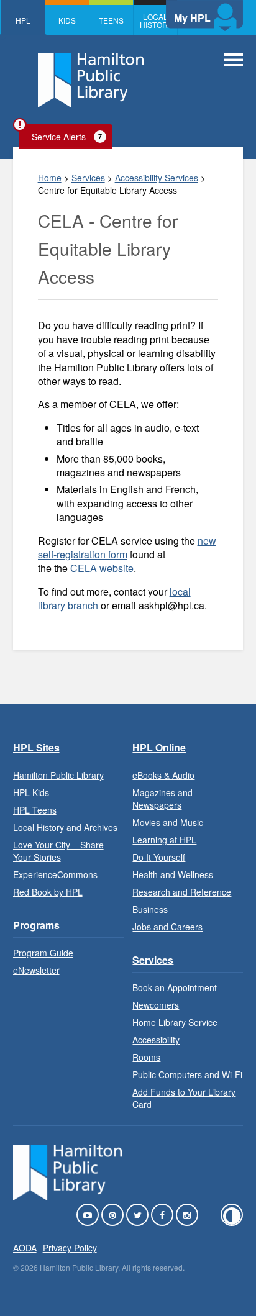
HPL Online (159, 747)
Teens (111, 20)
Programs (36, 925)
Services (88, 177)
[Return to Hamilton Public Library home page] (91, 82)
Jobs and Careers (167, 926)
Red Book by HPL (48, 892)
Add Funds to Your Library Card (183, 1098)
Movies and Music (167, 822)
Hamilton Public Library (58, 775)
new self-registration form (127, 547)
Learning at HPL (164, 839)
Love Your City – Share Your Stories (58, 850)
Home (50, 177)
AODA (25, 1247)
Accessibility (156, 1039)
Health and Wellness (172, 874)
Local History (156, 20)
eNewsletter (36, 970)
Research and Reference (181, 892)
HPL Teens (35, 810)
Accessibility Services (156, 177)
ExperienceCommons (55, 874)
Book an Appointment (174, 987)
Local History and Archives (65, 827)
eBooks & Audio (163, 775)
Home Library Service (174, 1022)
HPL (23, 20)
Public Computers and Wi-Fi (187, 1074)
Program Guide (43, 952)
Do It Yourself (158, 857)
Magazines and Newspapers (162, 798)
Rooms (146, 1057)
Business (150, 909)
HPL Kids (31, 792)
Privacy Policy (70, 1247)
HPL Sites (36, 747)
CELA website (102, 568)
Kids (67, 20)
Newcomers (155, 1005)
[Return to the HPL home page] (67, 1196)
